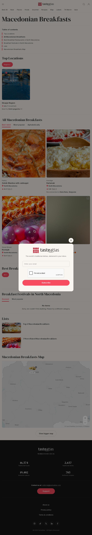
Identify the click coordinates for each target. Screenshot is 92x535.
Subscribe (46, 283)
